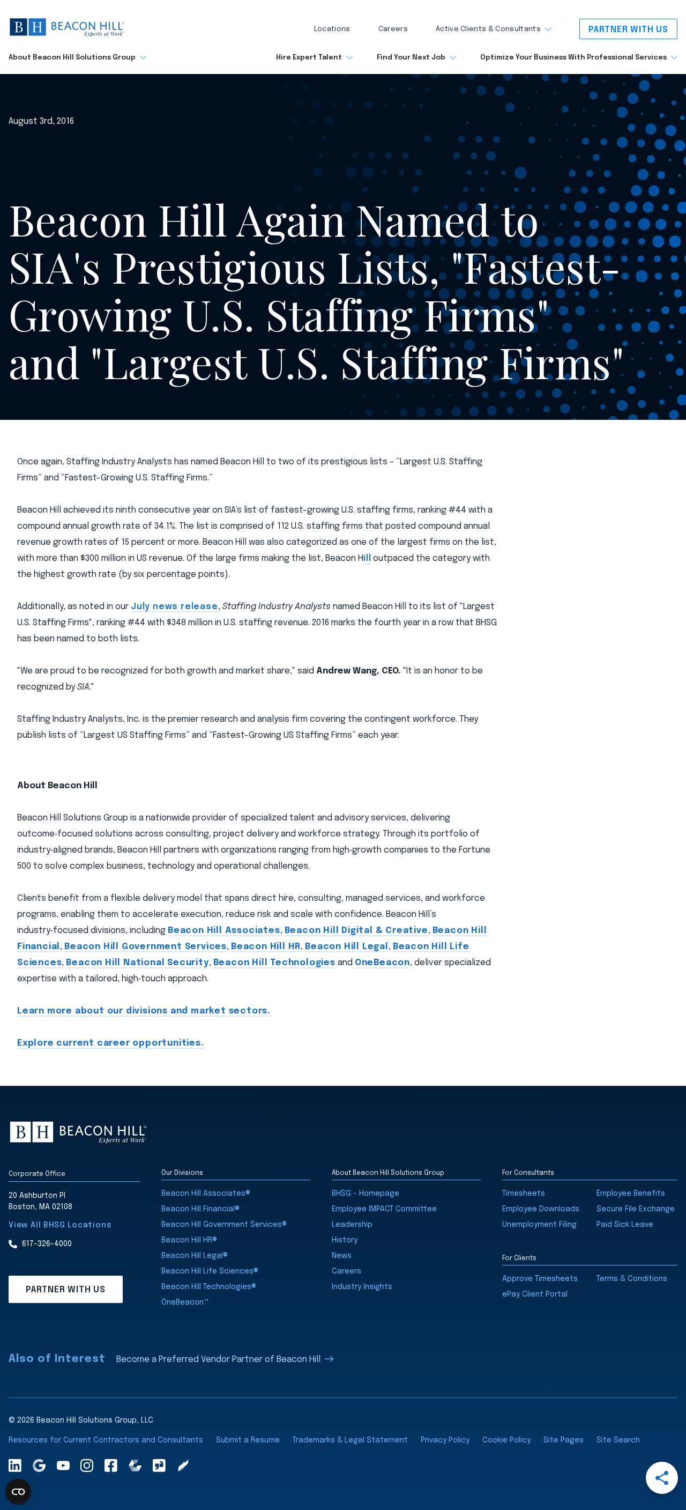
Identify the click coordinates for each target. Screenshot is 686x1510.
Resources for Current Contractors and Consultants (106, 1440)
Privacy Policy (445, 1440)
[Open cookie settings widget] (18, 1492)
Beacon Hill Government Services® (224, 1224)
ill (367, 558)
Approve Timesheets (540, 1279)
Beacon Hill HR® (189, 1240)
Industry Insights (362, 1287)
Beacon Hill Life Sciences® (209, 1271)
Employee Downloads (540, 1209)
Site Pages (563, 1440)
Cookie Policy (506, 1440)
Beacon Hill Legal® (194, 1256)
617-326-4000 (47, 1244)
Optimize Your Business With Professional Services (573, 57)
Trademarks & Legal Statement (350, 1440)
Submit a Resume (248, 1440)
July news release (174, 606)
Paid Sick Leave (624, 1224)
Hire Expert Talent (309, 57)
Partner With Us (628, 29)
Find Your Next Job (411, 57)
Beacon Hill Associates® (205, 1193)
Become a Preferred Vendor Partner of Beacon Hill (218, 1359)
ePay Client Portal (535, 1294)
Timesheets (523, 1193)
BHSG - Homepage (365, 1193)
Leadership (352, 1224)
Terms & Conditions (631, 1279)
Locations (332, 29)
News (342, 1256)
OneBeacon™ (184, 1302)
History (344, 1240)
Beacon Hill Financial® (200, 1209)
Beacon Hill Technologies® (208, 1287)
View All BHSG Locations (60, 1225)
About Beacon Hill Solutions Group (72, 57)
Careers (393, 29)
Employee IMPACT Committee (384, 1209)
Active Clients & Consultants (488, 29)
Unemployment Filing (539, 1224)
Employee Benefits (630, 1193)
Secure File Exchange (635, 1209)
